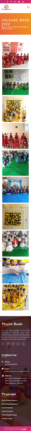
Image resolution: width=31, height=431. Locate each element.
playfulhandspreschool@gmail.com (16, 370)
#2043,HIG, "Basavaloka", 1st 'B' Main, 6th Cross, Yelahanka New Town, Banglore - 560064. (16, 379)
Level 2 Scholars (7, 411)
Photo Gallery (23, 27)
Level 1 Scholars (7, 408)
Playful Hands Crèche (9, 415)
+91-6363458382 (11, 363)
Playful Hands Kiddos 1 (10, 400)
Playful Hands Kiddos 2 (10, 404)
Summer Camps (7, 418)
